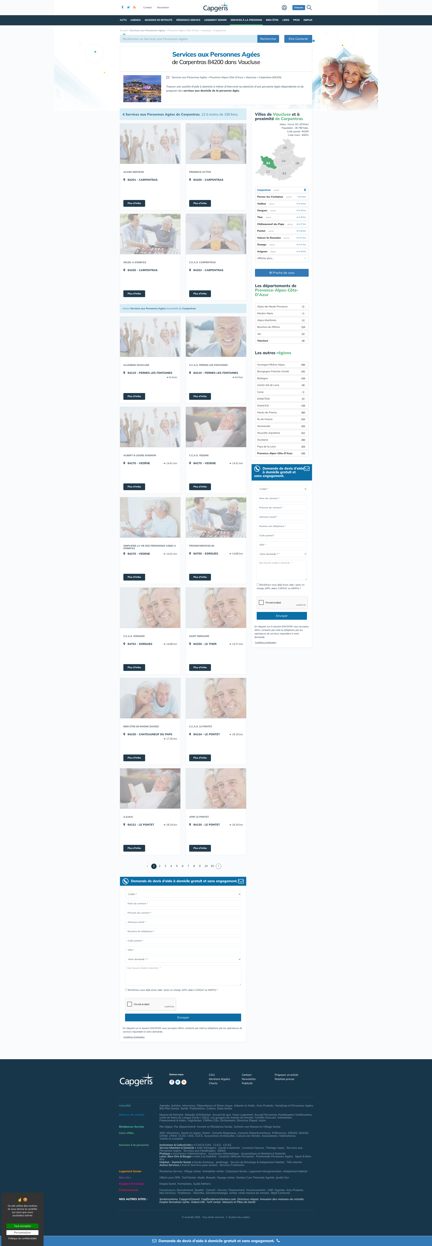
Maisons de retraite (158, 19)
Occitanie (281, 439)
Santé (184, 1108)
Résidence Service (188, 19)
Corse (280, 392)
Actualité (125, 1105)
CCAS (182, 1135)
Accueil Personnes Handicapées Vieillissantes (283, 1114)
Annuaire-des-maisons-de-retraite (282, 1199)
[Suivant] (218, 866)
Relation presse (284, 1079)
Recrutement (185, 1190)
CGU (212, 1074)
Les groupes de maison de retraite (231, 1117)
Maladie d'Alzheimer (198, 1114)
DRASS (292, 1133)
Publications (197, 1108)
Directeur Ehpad (247, 1120)
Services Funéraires (232, 1165)
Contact (147, 7)
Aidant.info (198, 1202)
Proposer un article (286, 1074)
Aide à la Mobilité (205, 1156)
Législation (194, 1120)
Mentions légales (219, 1079)
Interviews (188, 1105)
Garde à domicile (229, 1147)
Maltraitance (287, 1135)
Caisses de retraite (248, 1135)
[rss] (134, 7)
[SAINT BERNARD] (216, 608)
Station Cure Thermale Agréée (255, 1177)
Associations (270, 1135)
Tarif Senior (189, 1177)
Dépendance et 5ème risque (214, 1105)
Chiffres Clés (211, 1120)
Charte (213, 1083)
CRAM (163, 1135)
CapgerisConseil (189, 1199)
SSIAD (222, 1150)
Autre (262, 1120)
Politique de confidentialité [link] (22, 1238)
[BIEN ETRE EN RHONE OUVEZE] (150, 698)
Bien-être (272, 19)
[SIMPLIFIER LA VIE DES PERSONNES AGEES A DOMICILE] (150, 517)
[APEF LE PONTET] (216, 788)
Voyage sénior (226, 1177)
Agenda (135, 19)
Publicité (247, 1083)
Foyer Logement (243, 1114)
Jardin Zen (282, 1177)
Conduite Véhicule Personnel (236, 1156)
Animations (284, 1117)
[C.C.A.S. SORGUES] (150, 608)
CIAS (190, 1135)
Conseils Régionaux (224, 1133)
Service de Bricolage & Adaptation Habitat (257, 1162)
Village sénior (192, 1171)
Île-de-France (281, 419)
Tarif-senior (213, 1202)
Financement (236, 1190)
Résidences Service (131, 1126)
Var (280, 333)
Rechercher (268, 39)
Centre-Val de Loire (280, 385)
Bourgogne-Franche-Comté (281, 371)
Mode (201, 1177)
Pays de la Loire (281, 446)
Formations (185, 1183)
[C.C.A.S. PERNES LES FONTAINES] (216, 337)
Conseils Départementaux (254, 1133)
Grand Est (281, 405)
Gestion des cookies (239, 1217)
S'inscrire (298, 7)
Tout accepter (22, 1226)
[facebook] (122, 7)
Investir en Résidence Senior (214, 1126)
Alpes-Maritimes (280, 320)
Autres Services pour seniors (200, 1165)
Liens (285, 19)
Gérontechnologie (217, 1192)
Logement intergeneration (265, 1171)
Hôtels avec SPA (169, 1177)
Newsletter (163, 7)
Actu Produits (265, 1105)
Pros (296, 19)
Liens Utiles (126, 1132)
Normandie (281, 426)
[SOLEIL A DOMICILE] (150, 234)
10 (206, 866)
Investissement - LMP (259, 1190)
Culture (211, 1108)
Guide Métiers (202, 1183)
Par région (165, 1126)
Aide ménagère (206, 1147)
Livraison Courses (253, 1147)
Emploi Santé (167, 1183)
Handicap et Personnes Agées (294, 1105)
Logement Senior (215, 19)
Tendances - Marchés (190, 1192)
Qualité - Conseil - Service (211, 1190)
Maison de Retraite (171, 1114)
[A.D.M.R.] (150, 788)
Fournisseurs (167, 1190)
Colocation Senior (236, 1171)
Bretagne (281, 378)
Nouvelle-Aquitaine (281, 432)
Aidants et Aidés (244, 1105)
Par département (185, 1126)
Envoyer (183, 1017)
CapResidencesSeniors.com (218, 1199)
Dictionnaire (227, 1120)
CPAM (173, 1135)
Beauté (210, 1177)
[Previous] (147, 866)
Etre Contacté (298, 39)
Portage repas (275, 1147)
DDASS (303, 1133)
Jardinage (222, 1162)
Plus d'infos (134, 203)
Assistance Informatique (223, 1153)
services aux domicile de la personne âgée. (211, 90)
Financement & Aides (172, 1120)
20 (212, 866)
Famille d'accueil (265, 1117)
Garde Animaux (204, 1162)
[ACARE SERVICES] (150, 143)
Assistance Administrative (189, 1153)
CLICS (199, 1135)
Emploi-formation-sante (174, 1202)
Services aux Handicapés (199, 1150)
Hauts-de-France (281, 412)
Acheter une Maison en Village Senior (257, 1126)
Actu (123, 19)
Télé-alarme (294, 1162)
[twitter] (128, 7)
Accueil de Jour (221, 1114)
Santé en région (191, 1133)
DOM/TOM (280, 398)
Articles (176, 1105)
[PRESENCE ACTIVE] (216, 143)
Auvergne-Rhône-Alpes (281, 364)
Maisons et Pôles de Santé (238, 1202)
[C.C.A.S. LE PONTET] (216, 698)
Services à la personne (246, 19)
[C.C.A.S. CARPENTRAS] (216, 234)
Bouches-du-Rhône (281, 327)
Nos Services (167, 1192)
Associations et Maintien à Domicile (263, 1153)
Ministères (173, 1133)
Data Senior (224, 1108)
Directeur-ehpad (247, 1199)
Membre (286, 8)
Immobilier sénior (213, 1171)
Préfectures (279, 1133)
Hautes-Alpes (280, 313)
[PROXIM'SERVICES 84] (216, 517)
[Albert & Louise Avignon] (150, 427)
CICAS (227, 1145)
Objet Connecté (280, 1192)
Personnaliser (22, 1232)
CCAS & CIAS (202, 1145)
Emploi (308, 19)
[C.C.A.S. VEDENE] (216, 427)
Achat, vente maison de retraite (249, 1192)
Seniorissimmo (168, 1199)
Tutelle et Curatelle (171, 1138)
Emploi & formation (132, 1183)
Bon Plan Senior (169, 1108)
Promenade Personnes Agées (274, 1156)
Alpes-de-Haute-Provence (280, 306)
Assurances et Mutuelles (219, 1135)
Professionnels (128, 1190)
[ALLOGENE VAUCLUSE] (150, 337)
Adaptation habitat (295, 1171)
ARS (162, 1133)
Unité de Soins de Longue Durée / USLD (184, 1117)
